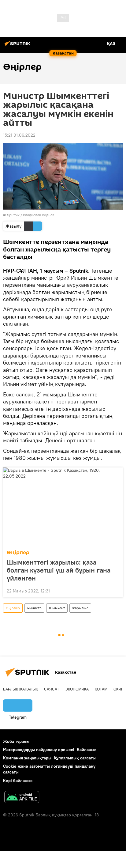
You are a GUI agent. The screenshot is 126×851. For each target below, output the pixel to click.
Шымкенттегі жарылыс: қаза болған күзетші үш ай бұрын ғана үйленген (58, 570)
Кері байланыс (17, 780)
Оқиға (119, 689)
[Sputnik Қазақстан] (18, 46)
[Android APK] (22, 798)
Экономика (77, 689)
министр (34, 608)
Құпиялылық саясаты (75, 758)
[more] (116, 590)
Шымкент (57, 608)
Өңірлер (18, 552)
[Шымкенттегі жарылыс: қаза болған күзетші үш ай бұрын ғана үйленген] (63, 506)
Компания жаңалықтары (27, 758)
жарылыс (80, 608)
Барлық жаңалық (20, 689)
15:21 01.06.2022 (19, 135)
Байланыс (86, 749)
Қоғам (101, 689)
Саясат (51, 689)
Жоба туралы (16, 741)
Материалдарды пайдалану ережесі (38, 749)
